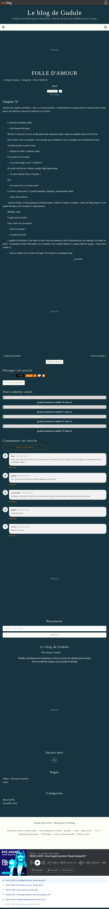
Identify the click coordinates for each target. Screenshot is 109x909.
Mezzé (54, 86)
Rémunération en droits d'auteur (29, 834)
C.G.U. (97, 831)
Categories (26, 80)
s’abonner (39, 870)
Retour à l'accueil (54, 362)
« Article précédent (12, 356)
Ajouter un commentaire (24, 447)
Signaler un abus (86, 831)
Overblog (70, 823)
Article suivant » (98, 356)
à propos (69, 870)
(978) (9, 800)
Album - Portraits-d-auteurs (16, 778)
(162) (10, 803)
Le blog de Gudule (54, 12)
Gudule (51, 662)
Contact (76, 831)
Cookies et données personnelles (64, 834)
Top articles (67, 831)
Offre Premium (46, 834)
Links (5, 782)
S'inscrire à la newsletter (13, 383)
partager (54, 870)
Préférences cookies (83, 834)
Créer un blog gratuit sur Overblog (50, 831)
